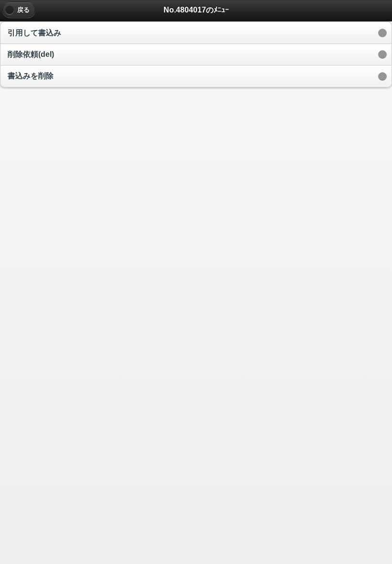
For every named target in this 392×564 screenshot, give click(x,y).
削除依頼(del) (31, 54)
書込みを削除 (31, 76)
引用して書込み (34, 33)
